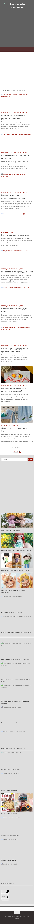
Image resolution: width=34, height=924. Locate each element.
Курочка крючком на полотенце (15, 235)
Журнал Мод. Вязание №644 (10, 835)
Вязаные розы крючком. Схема (10, 723)
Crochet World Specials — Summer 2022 (13, 748)
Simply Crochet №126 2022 (9, 813)
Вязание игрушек (7, 232)
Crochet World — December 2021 (11, 769)
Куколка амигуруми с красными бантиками (16, 550)
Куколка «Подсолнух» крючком (11, 612)
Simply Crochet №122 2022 (9, 790)
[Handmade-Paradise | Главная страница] (17, 5)
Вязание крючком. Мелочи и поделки (14, 112)
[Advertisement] (17, 31)
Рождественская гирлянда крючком (17, 272)
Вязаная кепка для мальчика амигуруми (15, 570)
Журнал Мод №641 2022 (8, 860)
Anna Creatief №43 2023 (8, 883)
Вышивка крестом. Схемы (10, 425)
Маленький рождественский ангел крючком (16, 632)
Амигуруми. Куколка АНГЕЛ (10, 530)
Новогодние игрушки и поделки (12, 269)
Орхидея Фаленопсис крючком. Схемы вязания (15, 659)
